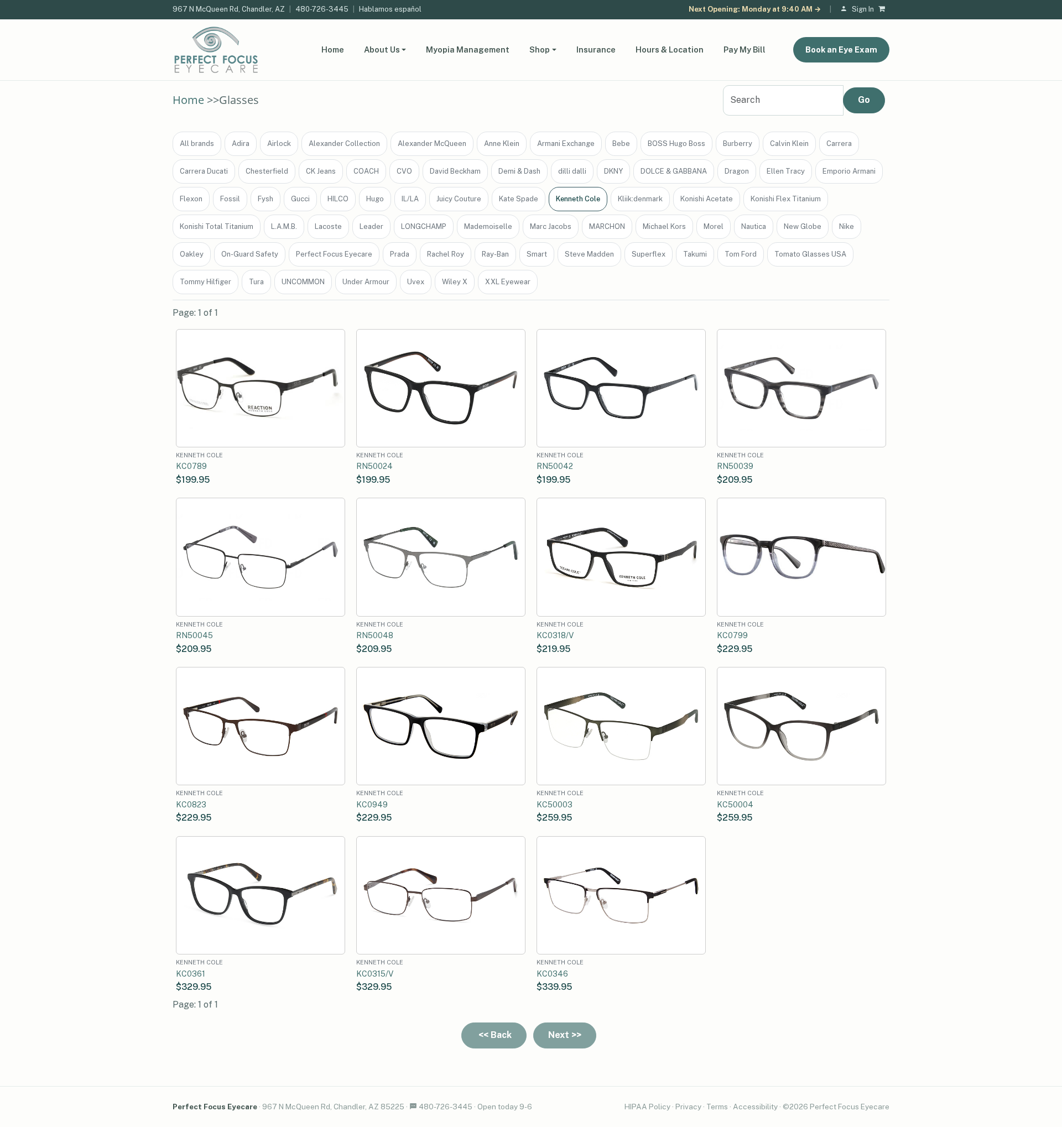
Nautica (753, 226)
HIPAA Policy (647, 1106)
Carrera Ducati (204, 171)
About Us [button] (382, 49)
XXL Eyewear (507, 282)
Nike (846, 226)
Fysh (265, 199)
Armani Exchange (566, 143)
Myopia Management (467, 49)
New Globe (802, 226)
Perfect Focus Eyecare (334, 254)
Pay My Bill (744, 49)
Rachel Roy (445, 254)
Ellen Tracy (786, 171)
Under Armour (365, 282)
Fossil (230, 199)
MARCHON (607, 226)
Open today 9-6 (504, 1106)
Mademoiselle (488, 226)
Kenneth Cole (578, 199)
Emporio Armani (849, 171)
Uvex (415, 282)
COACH (366, 171)
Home (332, 49)
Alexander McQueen (432, 143)
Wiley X (454, 282)
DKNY (613, 171)
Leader (371, 226)
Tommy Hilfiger (205, 282)
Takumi (695, 254)
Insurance (596, 49)
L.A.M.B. (284, 226)
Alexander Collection (344, 143)
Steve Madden (589, 254)
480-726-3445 (321, 9)
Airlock (279, 143)
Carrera (839, 143)
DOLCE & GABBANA (674, 171)
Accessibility (755, 1106)
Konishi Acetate (706, 199)
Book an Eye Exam (841, 49)
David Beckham (455, 171)
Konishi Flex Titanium (786, 199)
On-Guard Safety (249, 254)
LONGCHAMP (423, 226)
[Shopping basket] (883, 9)
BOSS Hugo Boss (676, 143)
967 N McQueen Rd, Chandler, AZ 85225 (333, 1106)
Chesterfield (267, 171)
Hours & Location (670, 49)
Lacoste (328, 226)
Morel (713, 226)
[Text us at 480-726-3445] (413, 1106)
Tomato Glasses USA (810, 254)
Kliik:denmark (640, 199)
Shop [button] (539, 49)
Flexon (191, 199)
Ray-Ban (495, 254)
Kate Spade (518, 199)
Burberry (737, 143)
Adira (240, 143)
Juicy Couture (458, 199)
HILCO (337, 199)
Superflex (648, 254)
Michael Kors (664, 226)
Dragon (737, 171)
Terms (717, 1106)
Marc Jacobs (550, 226)
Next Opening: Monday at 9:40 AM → (755, 9)
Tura (256, 282)
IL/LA (410, 199)
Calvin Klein (789, 143)
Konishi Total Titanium (216, 226)
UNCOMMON (303, 282)
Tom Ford (741, 254)
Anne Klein (501, 143)
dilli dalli (572, 171)
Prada (399, 254)
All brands (197, 143)
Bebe (621, 143)
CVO (404, 171)
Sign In (863, 9)
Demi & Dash (519, 171)
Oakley (192, 254)
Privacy (688, 1106)
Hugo (375, 199)
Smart (537, 254)
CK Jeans (321, 171)
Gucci (300, 199)
